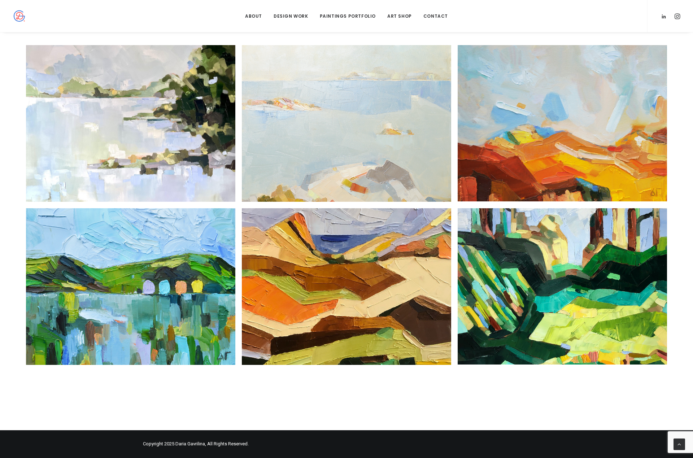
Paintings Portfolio (348, 16)
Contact (435, 16)
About (253, 16)
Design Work (291, 16)
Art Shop (399, 16)
